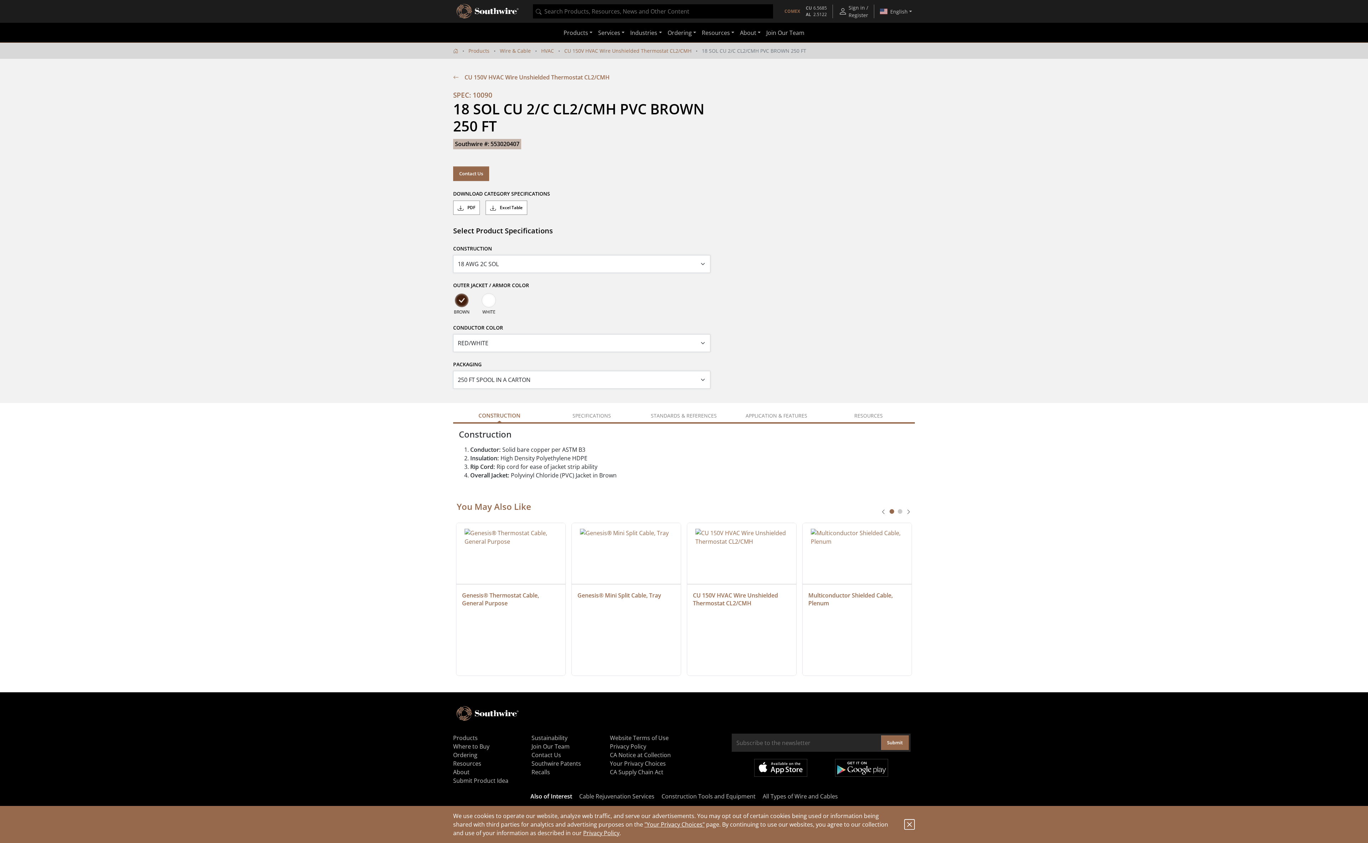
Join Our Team (785, 33)
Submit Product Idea (480, 781)
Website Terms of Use (639, 738)
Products (478, 50)
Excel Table (511, 208)
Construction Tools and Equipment (709, 796)
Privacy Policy (601, 833)
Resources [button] (716, 33)
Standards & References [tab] (684, 415)
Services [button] (609, 33)
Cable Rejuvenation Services (616, 796)
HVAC (547, 50)
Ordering (465, 755)
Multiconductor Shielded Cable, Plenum (851, 599)
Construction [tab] (499, 415)
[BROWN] (461, 300)
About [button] (748, 33)
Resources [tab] (868, 415)
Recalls (541, 772)
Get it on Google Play (861, 768)
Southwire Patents (556, 763)
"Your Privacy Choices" (674, 824)
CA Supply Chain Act (636, 772)
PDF (470, 208)
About (461, 772)
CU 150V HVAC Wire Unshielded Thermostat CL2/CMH (627, 50)
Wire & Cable (515, 50)
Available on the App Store (780, 768)
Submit (895, 742)
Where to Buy (471, 746)
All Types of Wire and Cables (800, 796)
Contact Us (471, 173)
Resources (467, 763)
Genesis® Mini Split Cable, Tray (619, 595)
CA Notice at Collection (640, 755)
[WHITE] (488, 300)
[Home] (455, 51)
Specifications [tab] (591, 415)
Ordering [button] (680, 33)
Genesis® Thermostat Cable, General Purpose (501, 599)
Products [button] (576, 33)
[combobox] (653, 11)
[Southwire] (488, 11)
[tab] (892, 511)
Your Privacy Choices (638, 763)
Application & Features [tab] (776, 415)
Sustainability (550, 738)
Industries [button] (643, 33)
